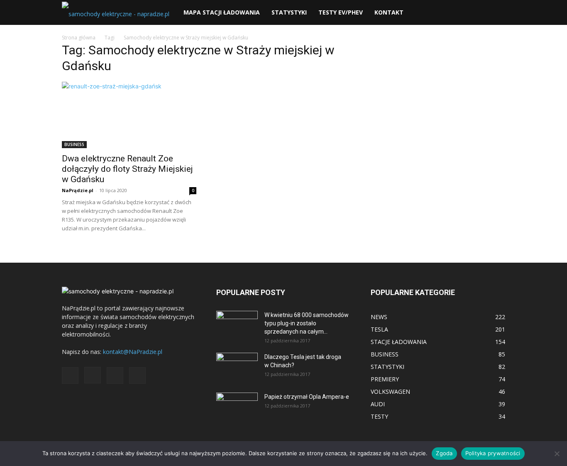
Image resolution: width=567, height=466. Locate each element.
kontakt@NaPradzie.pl (132, 352)
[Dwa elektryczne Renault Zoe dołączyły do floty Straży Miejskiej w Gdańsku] (129, 115)
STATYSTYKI (289, 12)
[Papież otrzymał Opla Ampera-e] (237, 403)
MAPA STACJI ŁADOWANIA (221, 12)
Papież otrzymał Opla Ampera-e (306, 396)
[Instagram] (92, 375)
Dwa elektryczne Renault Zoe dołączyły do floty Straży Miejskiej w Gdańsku (127, 169)
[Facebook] (70, 375)
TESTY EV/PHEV (340, 12)
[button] (495, 13)
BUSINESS (74, 144)
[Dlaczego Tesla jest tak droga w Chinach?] (237, 367)
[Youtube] (137, 375)
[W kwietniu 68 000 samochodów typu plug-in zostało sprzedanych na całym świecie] (237, 322)
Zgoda (444, 453)
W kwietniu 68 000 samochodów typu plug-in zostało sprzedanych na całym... (306, 323)
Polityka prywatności (493, 453)
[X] (115, 375)
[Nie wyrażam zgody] (556, 453)
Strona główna (78, 37)
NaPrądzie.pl (77, 190)
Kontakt (388, 12)
